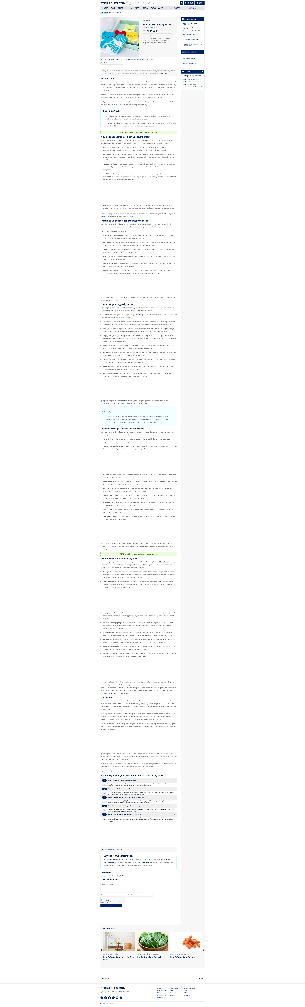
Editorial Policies (143, 862)
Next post (201, 978)
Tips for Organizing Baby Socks (190, 34)
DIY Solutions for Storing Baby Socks (191, 39)
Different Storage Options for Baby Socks (192, 37)
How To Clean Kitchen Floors (189, 84)
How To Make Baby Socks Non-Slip (142, 132)
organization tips (126, 401)
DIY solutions (163, 562)
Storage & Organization (115, 59)
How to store (149, 59)
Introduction (186, 24)
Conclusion (185, 41)
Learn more (163, 73)
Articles (106, 12)
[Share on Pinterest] (154, 30)
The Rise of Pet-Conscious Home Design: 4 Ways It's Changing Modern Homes (192, 76)
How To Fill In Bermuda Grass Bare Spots (192, 79)
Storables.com (111, 859)
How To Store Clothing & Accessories (111, 63)
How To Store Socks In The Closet (142, 554)
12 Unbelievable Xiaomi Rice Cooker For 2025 (193, 86)
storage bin (164, 581)
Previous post (105, 978)
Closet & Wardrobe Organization (133, 59)
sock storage (139, 315)
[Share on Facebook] (148, 30)
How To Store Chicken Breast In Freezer (191, 81)
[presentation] (101, 950)
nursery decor (113, 693)
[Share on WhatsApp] (157, 30)
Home (101, 12)
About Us (158, 988)
